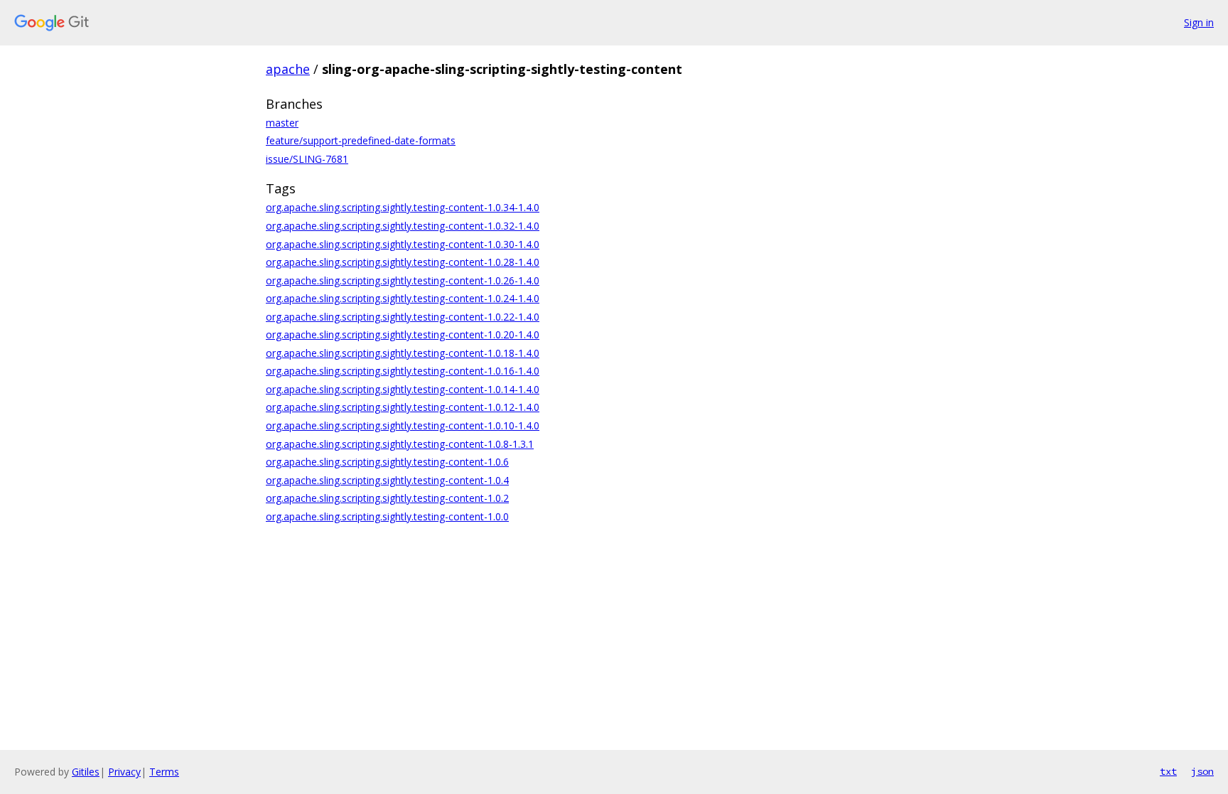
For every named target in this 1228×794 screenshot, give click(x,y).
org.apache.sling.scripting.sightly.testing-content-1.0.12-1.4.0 (402, 407)
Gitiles (85, 771)
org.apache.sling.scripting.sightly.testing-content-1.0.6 (387, 461)
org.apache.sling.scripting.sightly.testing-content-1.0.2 (387, 498)
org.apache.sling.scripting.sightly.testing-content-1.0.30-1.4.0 (402, 244)
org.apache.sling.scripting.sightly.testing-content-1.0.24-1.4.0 (402, 298)
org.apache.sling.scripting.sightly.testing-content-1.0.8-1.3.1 (400, 444)
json (1202, 771)
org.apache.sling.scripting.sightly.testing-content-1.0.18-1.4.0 (402, 353)
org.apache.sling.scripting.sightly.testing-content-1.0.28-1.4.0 (402, 262)
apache (288, 68)
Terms (164, 771)
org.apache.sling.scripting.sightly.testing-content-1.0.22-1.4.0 (402, 316)
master (282, 122)
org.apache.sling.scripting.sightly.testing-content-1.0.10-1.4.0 (402, 425)
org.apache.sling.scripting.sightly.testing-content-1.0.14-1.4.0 (402, 389)
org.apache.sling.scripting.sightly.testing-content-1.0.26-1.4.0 (402, 280)
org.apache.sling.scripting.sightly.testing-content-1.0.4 (387, 480)
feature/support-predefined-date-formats (361, 140)
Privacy (124, 771)
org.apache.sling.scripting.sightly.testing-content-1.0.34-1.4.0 (402, 207)
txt (1168, 771)
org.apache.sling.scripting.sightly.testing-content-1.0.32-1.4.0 (402, 225)
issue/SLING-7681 (307, 159)
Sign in (1199, 22)
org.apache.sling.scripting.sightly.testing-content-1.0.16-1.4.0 (402, 370)
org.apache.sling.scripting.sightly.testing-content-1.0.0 (387, 516)
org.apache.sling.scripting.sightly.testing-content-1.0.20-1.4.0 (402, 334)
